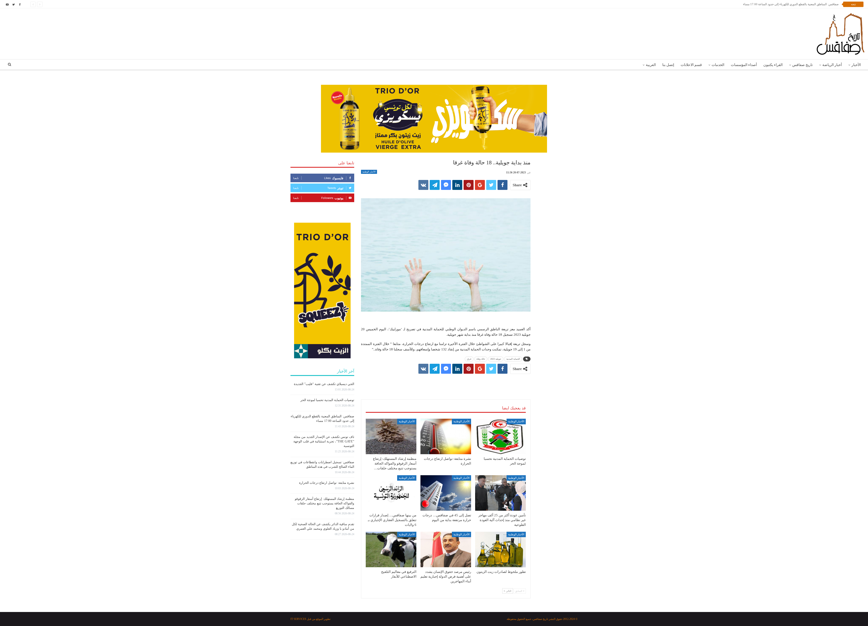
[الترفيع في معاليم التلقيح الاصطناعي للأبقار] (391, 549)
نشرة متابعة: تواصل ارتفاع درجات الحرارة (326, 482)
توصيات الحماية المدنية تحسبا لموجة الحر (327, 400)
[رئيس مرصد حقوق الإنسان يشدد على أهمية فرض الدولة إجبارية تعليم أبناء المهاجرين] (445, 549)
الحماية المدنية (513, 359)
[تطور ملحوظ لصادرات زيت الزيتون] (500, 549)
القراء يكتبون (773, 65)
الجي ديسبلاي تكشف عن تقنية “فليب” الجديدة (324, 384)
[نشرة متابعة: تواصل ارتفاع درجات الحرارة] (445, 436)
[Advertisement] (446, 382)
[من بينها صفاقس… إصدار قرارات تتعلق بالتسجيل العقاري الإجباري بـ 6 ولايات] (391, 493)
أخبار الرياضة (832, 65)
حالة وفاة (480, 359)
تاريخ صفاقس (802, 65)
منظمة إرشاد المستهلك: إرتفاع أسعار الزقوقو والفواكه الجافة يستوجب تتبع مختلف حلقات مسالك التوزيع (324, 503)
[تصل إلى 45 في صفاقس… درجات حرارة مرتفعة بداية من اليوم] (445, 493)
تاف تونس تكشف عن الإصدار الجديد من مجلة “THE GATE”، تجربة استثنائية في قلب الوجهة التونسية (323, 441)
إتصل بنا (668, 65)
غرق (469, 359)
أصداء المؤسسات (744, 65)
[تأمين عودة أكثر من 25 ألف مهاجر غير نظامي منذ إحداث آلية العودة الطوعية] (500, 493)
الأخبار (856, 65)
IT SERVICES (298, 619)
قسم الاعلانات (691, 65)
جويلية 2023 (495, 359)
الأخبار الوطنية (369, 171)
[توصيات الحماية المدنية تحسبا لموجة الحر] (500, 436)
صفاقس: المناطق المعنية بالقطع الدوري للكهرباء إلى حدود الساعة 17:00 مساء (791, 4)
